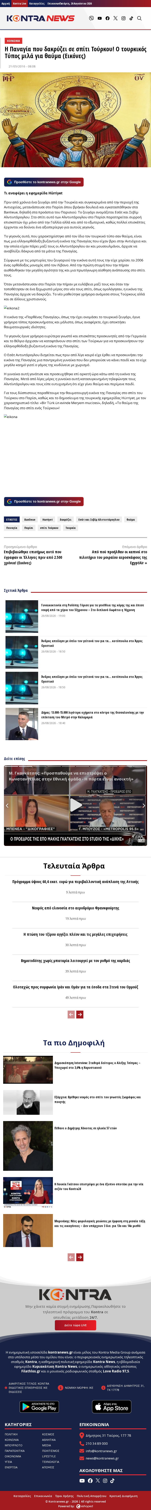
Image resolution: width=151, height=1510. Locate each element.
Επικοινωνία (43, 1496)
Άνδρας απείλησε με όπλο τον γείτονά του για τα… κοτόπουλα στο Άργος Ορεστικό (92, 643)
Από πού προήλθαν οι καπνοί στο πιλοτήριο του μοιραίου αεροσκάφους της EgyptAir (113, 557)
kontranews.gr (60, 1352)
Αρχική (6, 3)
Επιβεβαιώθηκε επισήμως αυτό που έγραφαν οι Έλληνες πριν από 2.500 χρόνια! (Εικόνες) (33, 557)
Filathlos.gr (30, 1371)
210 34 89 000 (97, 1443)
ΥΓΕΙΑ (8, 1462)
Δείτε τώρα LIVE (75, 1325)
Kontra (31, 1361)
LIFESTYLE (49, 1456)
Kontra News (104, 1361)
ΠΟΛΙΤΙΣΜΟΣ (50, 1451)
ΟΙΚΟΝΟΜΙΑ (13, 1456)
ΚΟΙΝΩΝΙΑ (12, 1440)
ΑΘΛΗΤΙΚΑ (49, 1440)
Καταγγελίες (36, 3)
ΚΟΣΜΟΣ (48, 1434)
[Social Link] (91, 18)
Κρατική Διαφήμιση (124, 1496)
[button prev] (71, 1014)
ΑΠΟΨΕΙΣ (48, 1467)
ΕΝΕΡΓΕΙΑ (11, 1467)
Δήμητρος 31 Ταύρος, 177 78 (108, 1435)
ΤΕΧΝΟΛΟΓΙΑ (50, 1462)
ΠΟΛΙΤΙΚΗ (11, 1434)
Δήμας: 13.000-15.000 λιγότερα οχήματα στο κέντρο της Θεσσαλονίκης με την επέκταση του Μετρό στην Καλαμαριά (92, 714)
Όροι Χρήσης (64, 1496)
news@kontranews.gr (102, 1458)
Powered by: (70, 1506)
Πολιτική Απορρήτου (91, 1496)
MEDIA (46, 1445)
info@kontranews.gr (101, 1451)
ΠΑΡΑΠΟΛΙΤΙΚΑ (15, 1451)
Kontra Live (19, 3)
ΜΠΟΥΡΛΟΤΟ (13, 1445)
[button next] (79, 1014)
